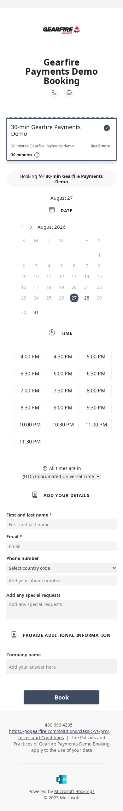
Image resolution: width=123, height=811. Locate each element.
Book (62, 697)
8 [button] (99, 266)
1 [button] (99, 255)
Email (12, 537)
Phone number (22, 558)
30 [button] (23, 312)
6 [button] (74, 266)
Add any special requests (33, 595)
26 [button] (61, 298)
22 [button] (99, 287)
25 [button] (48, 298)
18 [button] (48, 287)
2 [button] (23, 266)
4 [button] (49, 266)
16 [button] (23, 287)
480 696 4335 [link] (59, 725)
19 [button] (61, 287)
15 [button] (99, 276)
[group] (61, 400)
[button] (21, 226)
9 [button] (23, 276)
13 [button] (74, 276)
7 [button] (86, 266)
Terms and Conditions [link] (41, 737)
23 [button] (23, 298)
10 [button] (36, 276)
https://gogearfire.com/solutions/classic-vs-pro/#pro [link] (64, 731)
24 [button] (36, 298)
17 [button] (36, 287)
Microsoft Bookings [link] (74, 791)
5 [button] (61, 266)
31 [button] (36, 312)
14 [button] (86, 276)
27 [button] (74, 298)
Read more (100, 146)
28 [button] (86, 298)
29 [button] (99, 298)
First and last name (27, 515)
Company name (23, 655)
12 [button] (61, 276)
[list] (61, 141)
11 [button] (48, 276)
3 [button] (36, 266)
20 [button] (74, 287)
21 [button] (86, 287)
